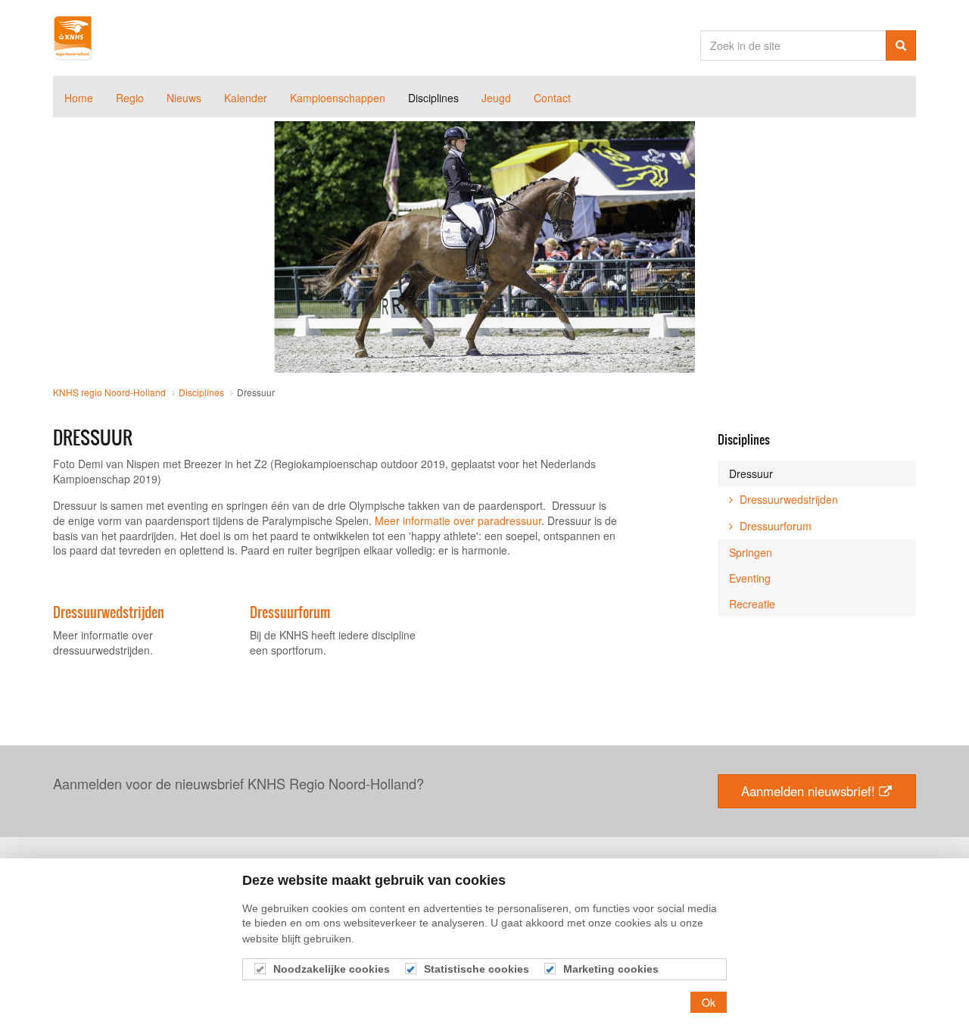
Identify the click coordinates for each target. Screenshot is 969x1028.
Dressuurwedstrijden (108, 612)
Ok (708, 1002)
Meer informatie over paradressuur (456, 520)
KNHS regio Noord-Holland (72, 38)
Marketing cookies (611, 969)
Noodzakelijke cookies (331, 969)
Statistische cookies (476, 969)
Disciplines (744, 439)
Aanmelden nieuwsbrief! (808, 791)
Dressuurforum (290, 612)
